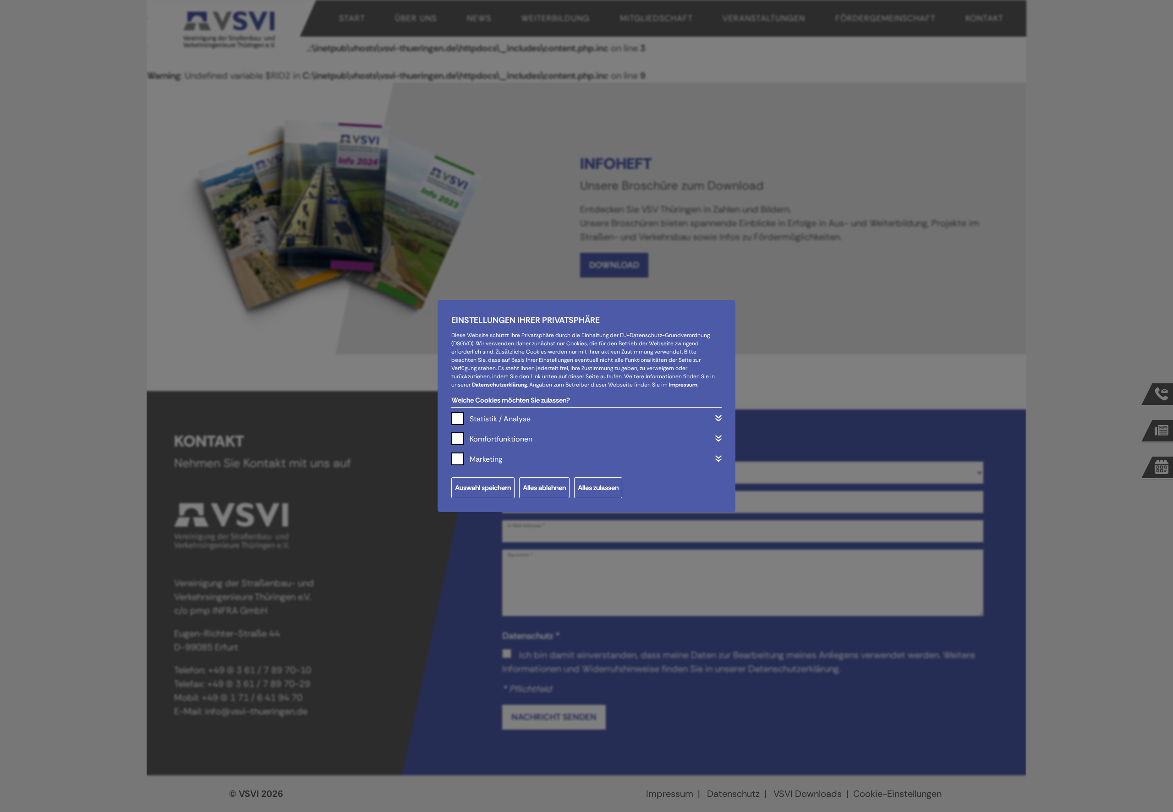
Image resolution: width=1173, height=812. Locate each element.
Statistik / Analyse (500, 419)
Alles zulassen (598, 487)
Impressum (683, 384)
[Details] (718, 418)
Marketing (486, 459)
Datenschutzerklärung (499, 384)
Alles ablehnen (544, 487)
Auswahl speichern (483, 487)
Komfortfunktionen (501, 439)
